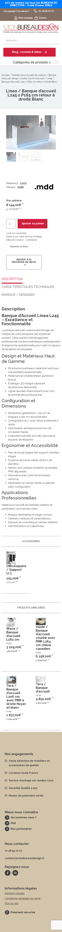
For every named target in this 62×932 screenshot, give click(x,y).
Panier (43, 18)
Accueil (5, 75)
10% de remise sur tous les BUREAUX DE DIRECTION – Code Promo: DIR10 (31, 4)
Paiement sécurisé (23, 912)
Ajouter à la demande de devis (24, 260)
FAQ (13, 823)
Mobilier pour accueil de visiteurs (29, 75)
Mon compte (26, 18)
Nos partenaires (21, 828)
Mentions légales (15, 893)
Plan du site (11, 903)
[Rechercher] (55, 40)
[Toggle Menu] (56, 62)
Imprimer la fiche (19, 246)
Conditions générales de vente (22, 898)
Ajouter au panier (33, 223)
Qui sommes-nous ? (23, 817)
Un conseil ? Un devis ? (16, 11)
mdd (20, 187)
